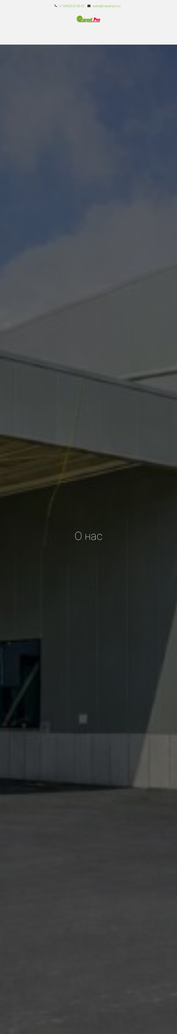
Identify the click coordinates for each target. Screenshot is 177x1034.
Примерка (54, 35)
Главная (10, 35)
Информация (124, 35)
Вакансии (152, 35)
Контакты (79, 35)
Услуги (31, 35)
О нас (101, 35)
